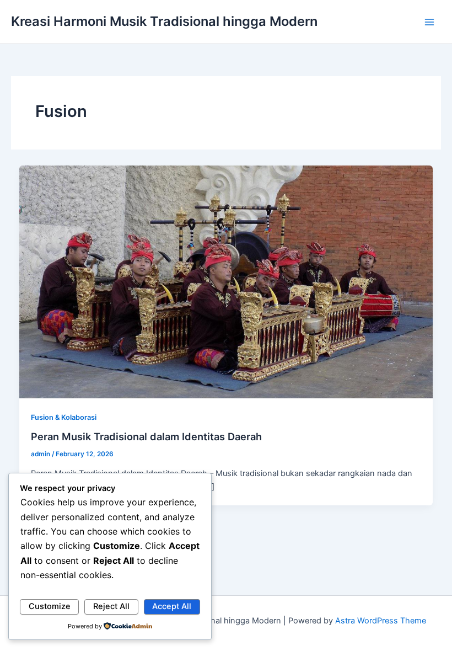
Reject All (111, 606)
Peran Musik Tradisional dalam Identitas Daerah (146, 436)
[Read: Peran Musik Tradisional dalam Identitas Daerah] (226, 281)
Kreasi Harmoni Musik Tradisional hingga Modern (164, 21)
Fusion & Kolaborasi (63, 417)
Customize (50, 606)
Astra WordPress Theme (380, 621)
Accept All (171, 606)
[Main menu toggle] (429, 22)
